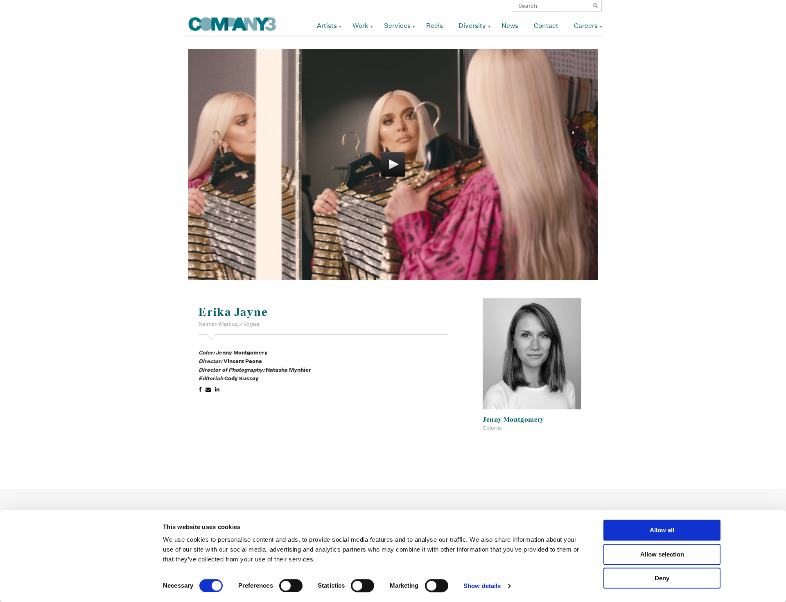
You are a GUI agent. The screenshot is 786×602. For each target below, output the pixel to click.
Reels (434, 26)
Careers (586, 26)
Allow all (662, 530)
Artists (327, 26)
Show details (482, 585)
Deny (662, 578)
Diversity (472, 26)
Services (397, 26)
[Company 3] (232, 22)
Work (360, 26)
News (509, 26)
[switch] (291, 585)
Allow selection (662, 554)
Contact (546, 26)
